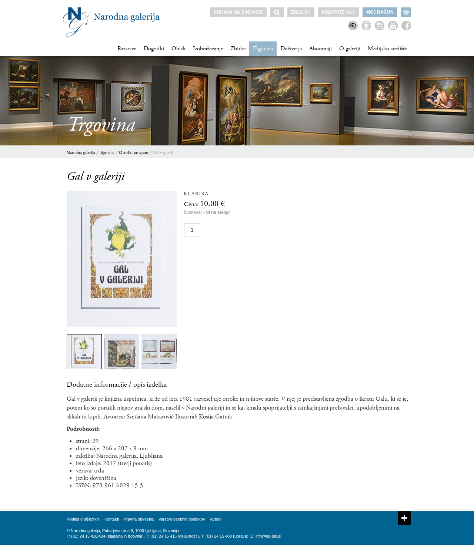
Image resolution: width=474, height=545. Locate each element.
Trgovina (263, 49)
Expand (404, 518)
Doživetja (291, 49)
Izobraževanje (208, 49)
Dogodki (154, 49)
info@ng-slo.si (268, 536)
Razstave (126, 49)
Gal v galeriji (163, 152)
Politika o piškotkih (83, 519)
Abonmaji (320, 49)
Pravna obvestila (139, 519)
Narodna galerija (81, 152)
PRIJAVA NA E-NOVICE (238, 12)
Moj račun (380, 12)
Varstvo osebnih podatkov (181, 519)
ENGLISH (301, 12)
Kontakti (111, 519)
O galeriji (349, 49)
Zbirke (238, 49)
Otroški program (133, 152)
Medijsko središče (387, 49)
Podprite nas (338, 12)
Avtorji (215, 519)
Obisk (178, 49)
